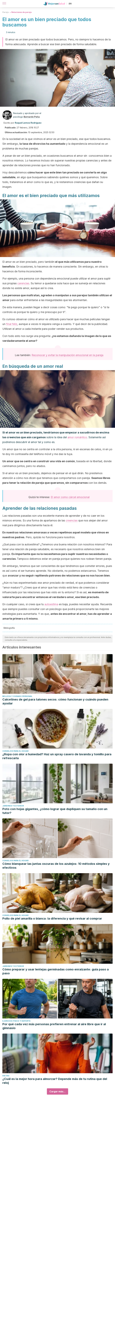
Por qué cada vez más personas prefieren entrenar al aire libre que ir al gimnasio (54, 1026)
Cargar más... (57, 1091)
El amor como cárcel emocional (70, 497)
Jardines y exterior (13, 806)
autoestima (51, 604)
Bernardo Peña (32, 117)
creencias (72, 520)
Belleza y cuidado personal (17, 696)
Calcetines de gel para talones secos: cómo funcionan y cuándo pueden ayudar (55, 701)
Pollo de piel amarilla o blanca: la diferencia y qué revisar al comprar (52, 918)
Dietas (5, 1076)
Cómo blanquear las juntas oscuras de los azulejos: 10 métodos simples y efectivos (56, 865)
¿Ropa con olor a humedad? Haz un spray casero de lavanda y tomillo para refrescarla (56, 756)
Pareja (5, 12)
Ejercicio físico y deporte (16, 1021)
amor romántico (77, 437)
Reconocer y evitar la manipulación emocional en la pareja (67, 355)
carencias (23, 283)
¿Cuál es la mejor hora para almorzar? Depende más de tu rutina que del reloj (54, 1081)
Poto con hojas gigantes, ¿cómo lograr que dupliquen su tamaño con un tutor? (54, 811)
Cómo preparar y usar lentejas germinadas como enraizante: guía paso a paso (55, 971)
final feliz (11, 324)
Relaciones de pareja (21, 12)
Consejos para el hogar (15, 751)
